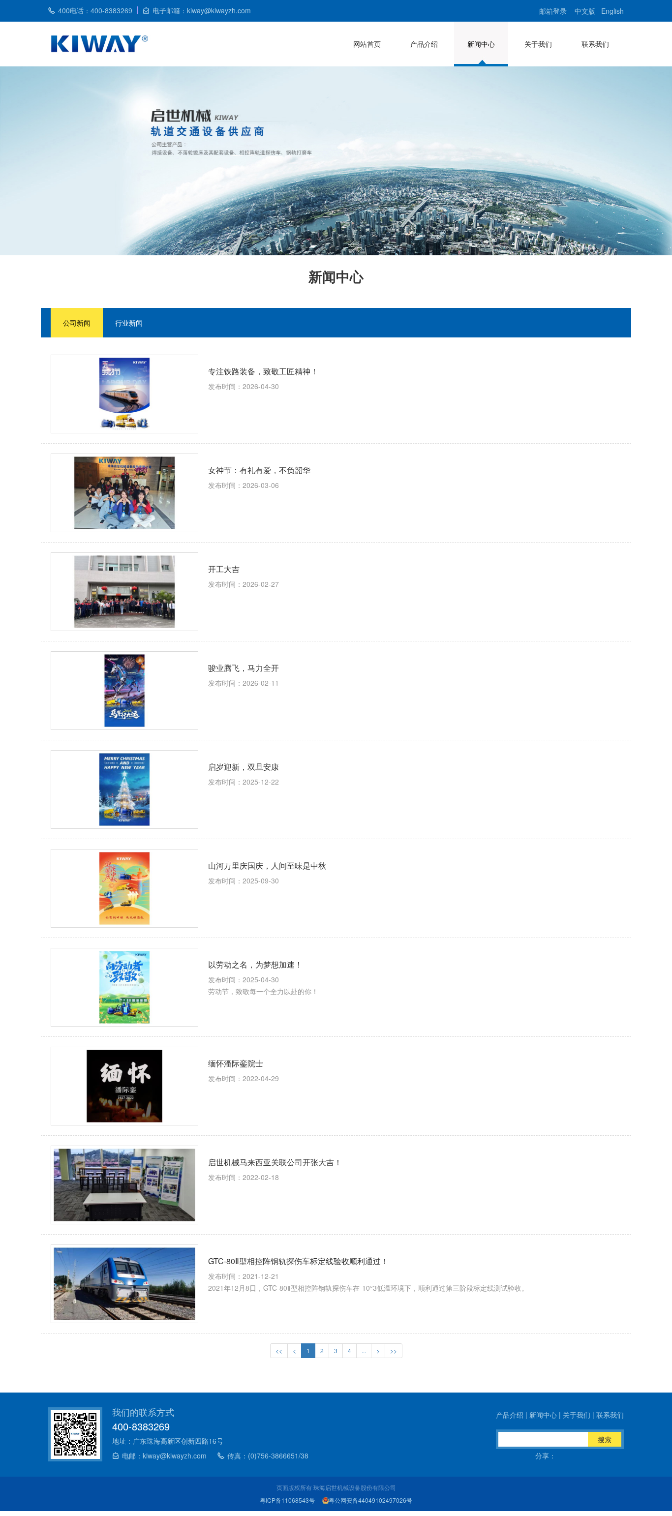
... (364, 1350)
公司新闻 (77, 323)
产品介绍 (424, 44)
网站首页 (367, 44)
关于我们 (538, 44)
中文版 (585, 11)
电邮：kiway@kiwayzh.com (164, 1455)
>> (393, 1350)
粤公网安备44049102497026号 (370, 1500)
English (612, 11)
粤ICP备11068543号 (287, 1500)
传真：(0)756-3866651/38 (267, 1455)
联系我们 (595, 44)
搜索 (604, 1439)
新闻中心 (481, 44)
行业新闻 (129, 323)
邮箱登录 (553, 11)
